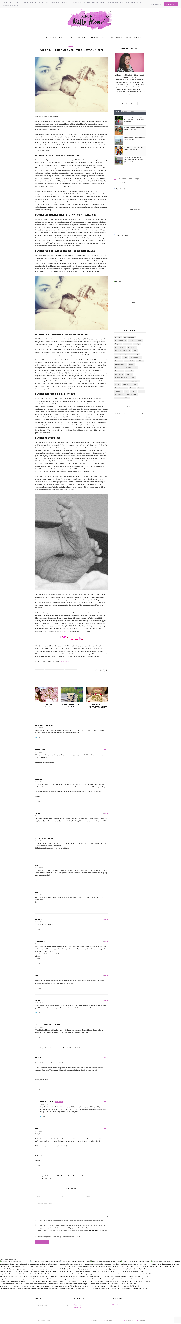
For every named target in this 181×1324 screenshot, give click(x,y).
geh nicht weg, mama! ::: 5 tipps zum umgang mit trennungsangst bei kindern (134, 119)
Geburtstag (118, 360)
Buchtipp (137, 344)
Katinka (38, 919)
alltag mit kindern (120, 340)
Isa (36, 892)
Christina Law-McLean (44, 838)
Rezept (132, 388)
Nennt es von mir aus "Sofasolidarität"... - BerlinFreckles (65, 1048)
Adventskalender (129, 337)
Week (127, 114)
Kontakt (90, 42)
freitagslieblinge (135, 357)
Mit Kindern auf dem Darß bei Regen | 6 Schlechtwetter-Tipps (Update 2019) (133, 159)
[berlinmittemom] (90, 19)
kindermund (118, 371)
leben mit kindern (114, 37)
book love (69, 37)
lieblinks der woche (121, 377)
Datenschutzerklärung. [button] (10, 5)
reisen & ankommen (96, 37)
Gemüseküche (130, 360)
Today (122, 114)
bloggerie (118, 344)
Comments (125, 111)
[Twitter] (100, 670)
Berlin (139, 340)
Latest (133, 111)
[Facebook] (96, 670)
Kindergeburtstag (131, 367)
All (138, 114)
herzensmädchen (120, 364)
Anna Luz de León (65, 661)
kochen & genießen (132, 37)
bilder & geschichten (53, 37)
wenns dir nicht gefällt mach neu (71, 705)
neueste (125, 384)
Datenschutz (78, 1305)
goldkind (140, 360)
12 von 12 (117, 337)
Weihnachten (119, 394)
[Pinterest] (103, 670)
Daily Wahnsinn (119, 347)
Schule (140, 388)
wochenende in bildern (121, 398)
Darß (135, 350)
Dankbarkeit (131, 347)
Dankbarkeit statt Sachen (122, 350)
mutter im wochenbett (54, 671)
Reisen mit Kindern (120, 388)
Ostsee (134, 384)
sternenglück (41, 942)
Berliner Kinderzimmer (44, 725)
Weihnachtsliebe (131, 394)
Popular (117, 111)
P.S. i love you (46, 704)
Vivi (36, 976)
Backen (132, 340)
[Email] (106, 670)
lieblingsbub (119, 374)
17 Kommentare (76, 54)
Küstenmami (40, 750)
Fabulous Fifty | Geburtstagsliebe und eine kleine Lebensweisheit (97, 706)
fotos (125, 357)
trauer (133, 391)
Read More (129, 98)
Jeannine (38, 814)
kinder (131, 364)
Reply (106, 725)
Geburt (39, 671)
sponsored (118, 391)
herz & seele (82, 37)
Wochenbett (71, 671)
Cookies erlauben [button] (171, 4)
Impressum (77, 1307)
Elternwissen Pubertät (121, 354)
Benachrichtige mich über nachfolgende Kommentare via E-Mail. (59, 1237)
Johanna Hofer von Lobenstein (47, 1025)
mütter (117, 384)
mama (133, 377)
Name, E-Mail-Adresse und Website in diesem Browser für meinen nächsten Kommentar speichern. (70, 1221)
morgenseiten (134, 381)
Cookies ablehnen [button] (156, 4)
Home (40, 37)
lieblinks (129, 374)
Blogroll (115, 1305)
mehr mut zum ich (120, 381)
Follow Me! (91, 1274)
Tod (126, 391)
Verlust (141, 391)
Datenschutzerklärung (93, 1230)
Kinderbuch (118, 367)
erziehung (135, 354)
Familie (117, 357)
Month (133, 114)
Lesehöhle (129, 371)
